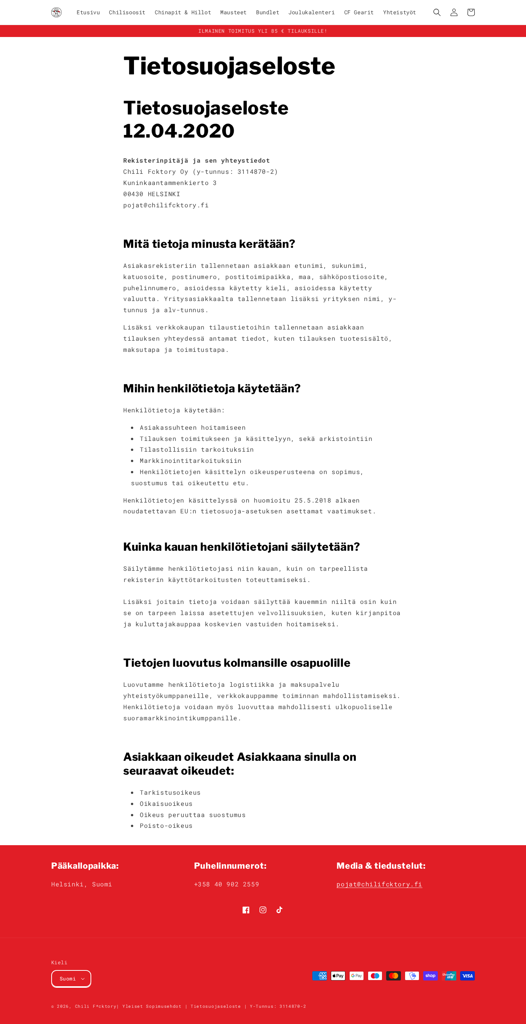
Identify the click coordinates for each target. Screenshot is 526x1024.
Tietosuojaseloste (216, 1006)
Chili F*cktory (96, 1006)
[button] (437, 12)
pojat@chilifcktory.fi (379, 884)
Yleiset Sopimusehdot (152, 1006)
